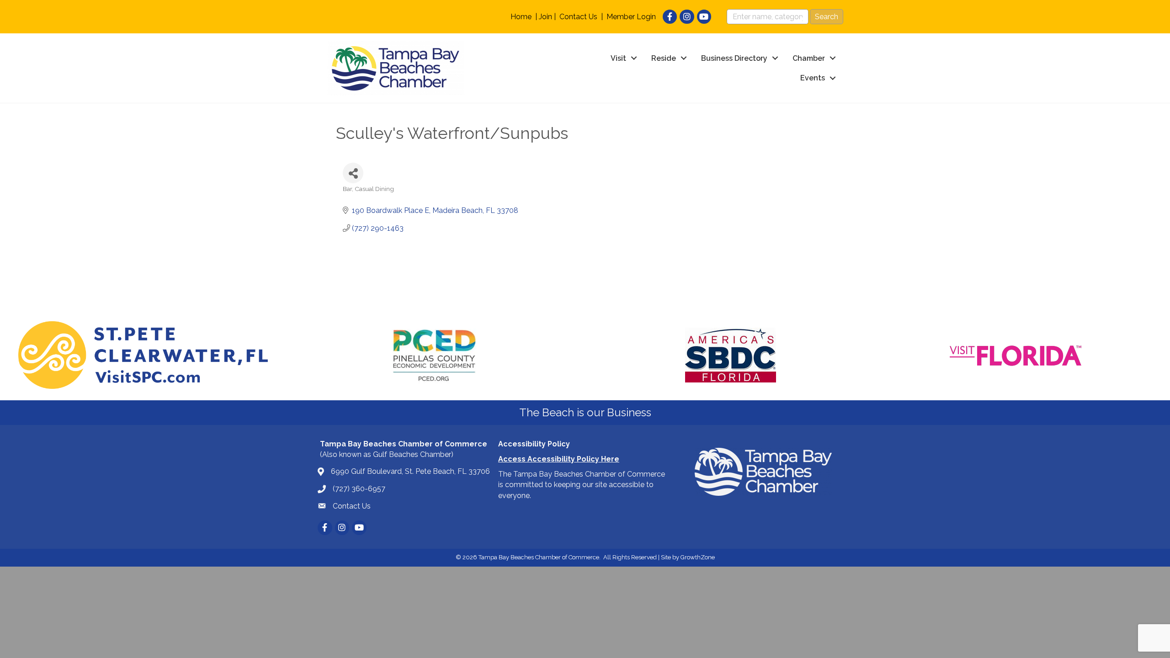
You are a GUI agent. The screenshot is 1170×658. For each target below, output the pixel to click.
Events (812, 78)
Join (545, 16)
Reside (663, 58)
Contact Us (578, 16)
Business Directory (734, 58)
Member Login (631, 16)
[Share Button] (353, 173)
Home (521, 16)
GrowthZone (698, 557)
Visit (618, 58)
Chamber (808, 58)
